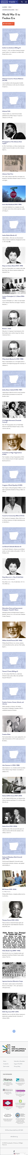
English (18, 1153)
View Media (9, 24)
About (4, 1061)
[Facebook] (14, 1151)
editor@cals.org (14, 1136)
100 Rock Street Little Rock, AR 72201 (14, 1130)
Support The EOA (18, 1064)
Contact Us (5, 1064)
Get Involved (6, 1066)
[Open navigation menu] (26, 2)
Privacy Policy (17, 1066)
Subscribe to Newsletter (19, 1061)
